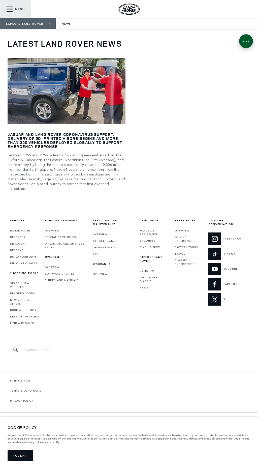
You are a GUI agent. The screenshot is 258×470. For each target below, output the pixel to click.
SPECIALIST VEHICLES (60, 237)
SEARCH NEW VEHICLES (19, 285)
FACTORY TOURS (186, 247)
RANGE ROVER (20, 230)
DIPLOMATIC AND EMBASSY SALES (65, 245)
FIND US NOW (150, 247)
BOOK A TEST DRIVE (24, 310)
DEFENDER (17, 237)
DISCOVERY (18, 243)
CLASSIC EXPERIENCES (185, 262)
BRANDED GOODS (22, 293)
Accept (20, 455)
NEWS (144, 287)
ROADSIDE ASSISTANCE (149, 232)
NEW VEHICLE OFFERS (20, 301)
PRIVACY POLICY (21, 400)
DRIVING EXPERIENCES (185, 239)
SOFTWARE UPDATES (60, 273)
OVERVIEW (52, 230)
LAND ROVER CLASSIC (148, 279)
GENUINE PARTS (104, 247)
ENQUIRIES (148, 240)
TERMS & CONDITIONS (26, 390)
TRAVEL (180, 253)
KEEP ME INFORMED (24, 316)
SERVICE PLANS (104, 241)
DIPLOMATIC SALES (24, 263)
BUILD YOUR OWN (23, 256)
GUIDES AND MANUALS (62, 280)
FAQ (96, 254)
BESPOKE (16, 250)
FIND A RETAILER (22, 323)
